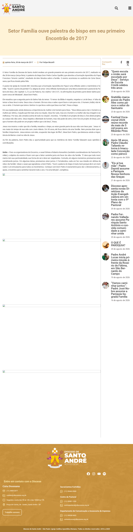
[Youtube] (99, 474)
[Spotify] (104, 474)
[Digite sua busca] (116, 8)
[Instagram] (94, 474)
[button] (130, 8)
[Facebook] (88, 474)
